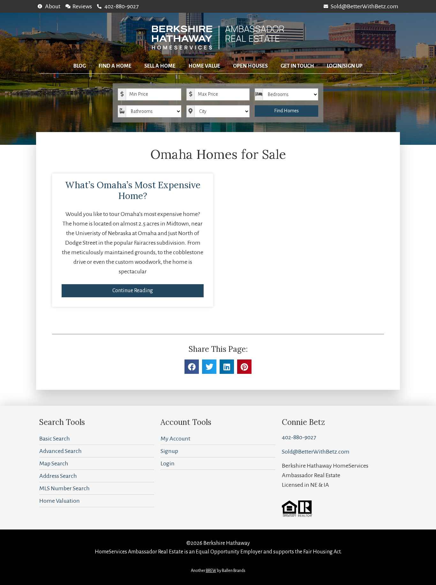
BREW (211, 570)
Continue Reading (132, 290)
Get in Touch (297, 66)
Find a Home (115, 66)
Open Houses (250, 66)
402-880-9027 (299, 437)
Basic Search (54, 438)
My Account (175, 438)
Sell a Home (160, 66)
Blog (79, 66)
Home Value (204, 66)
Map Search (53, 463)
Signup (169, 451)
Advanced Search (60, 451)
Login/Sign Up (345, 66)
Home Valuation (59, 501)
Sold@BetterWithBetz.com (316, 451)
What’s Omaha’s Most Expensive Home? (132, 190)
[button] (191, 366)
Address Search (58, 476)
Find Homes (286, 110)
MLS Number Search (64, 488)
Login (168, 463)
